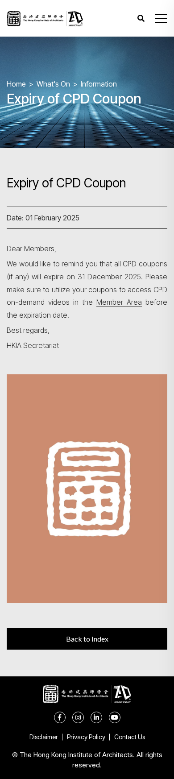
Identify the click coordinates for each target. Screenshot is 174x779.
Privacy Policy (86, 737)
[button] (161, 18)
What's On (53, 83)
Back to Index (87, 638)
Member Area (119, 302)
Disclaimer (43, 737)
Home (16, 83)
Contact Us (129, 737)
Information (99, 83)
